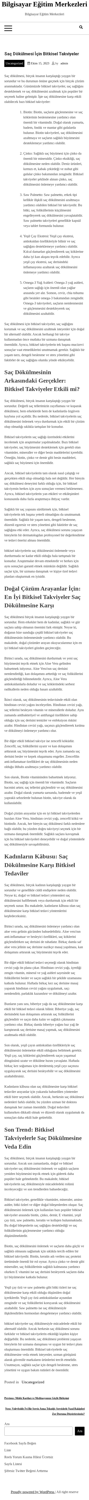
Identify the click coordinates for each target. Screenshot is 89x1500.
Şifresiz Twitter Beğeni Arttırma (26, 1471)
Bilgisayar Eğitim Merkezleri (44, 4)
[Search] (81, 27)
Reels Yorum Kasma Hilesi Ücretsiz (28, 1457)
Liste (7, 1450)
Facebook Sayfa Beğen (20, 1443)
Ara (7, 1424)
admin (64, 63)
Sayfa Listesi (13, 1464)
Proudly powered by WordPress (33, 1492)
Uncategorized (14, 63)
